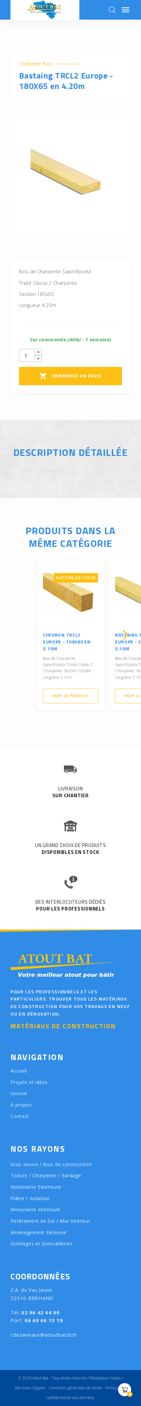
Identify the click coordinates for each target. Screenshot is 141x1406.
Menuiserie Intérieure (35, 1209)
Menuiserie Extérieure (35, 1187)
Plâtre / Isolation (30, 1198)
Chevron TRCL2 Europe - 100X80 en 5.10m (67, 641)
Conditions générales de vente (75, 1388)
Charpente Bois (35, 64)
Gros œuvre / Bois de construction (50, 1164)
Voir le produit (70, 696)
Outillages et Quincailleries (41, 1243)
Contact (19, 1116)
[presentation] (15, 635)
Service (18, 1093)
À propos (21, 1105)
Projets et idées (29, 1082)
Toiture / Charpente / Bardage (45, 1175)
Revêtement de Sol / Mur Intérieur (50, 1221)
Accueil (18, 1071)
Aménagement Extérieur (38, 1232)
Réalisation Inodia (105, 1378)
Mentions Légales (30, 1388)
